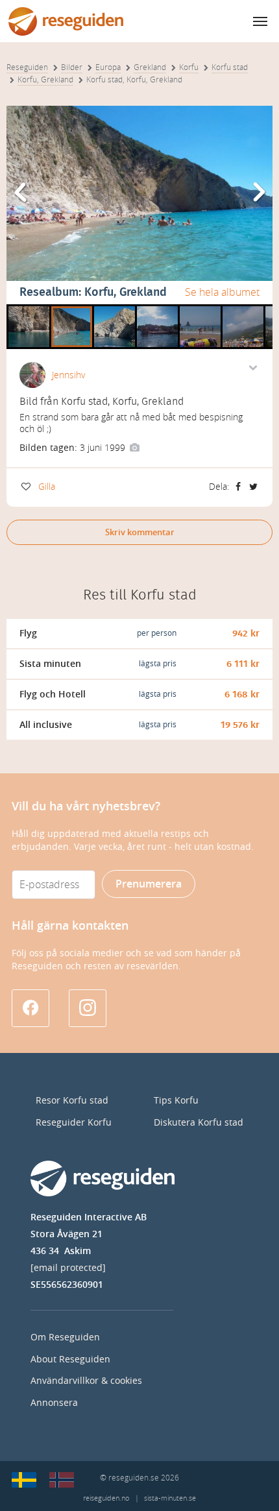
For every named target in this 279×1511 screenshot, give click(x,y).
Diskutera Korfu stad (198, 1122)
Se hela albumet (222, 292)
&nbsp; (22, 308)
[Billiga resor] (24, 1480)
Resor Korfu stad (72, 1100)
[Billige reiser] (61, 1480)
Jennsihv (68, 375)
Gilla (46, 486)
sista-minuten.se (170, 1498)
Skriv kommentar (140, 532)
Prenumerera (148, 884)
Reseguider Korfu (74, 1122)
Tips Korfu (176, 1100)
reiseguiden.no (106, 1498)
